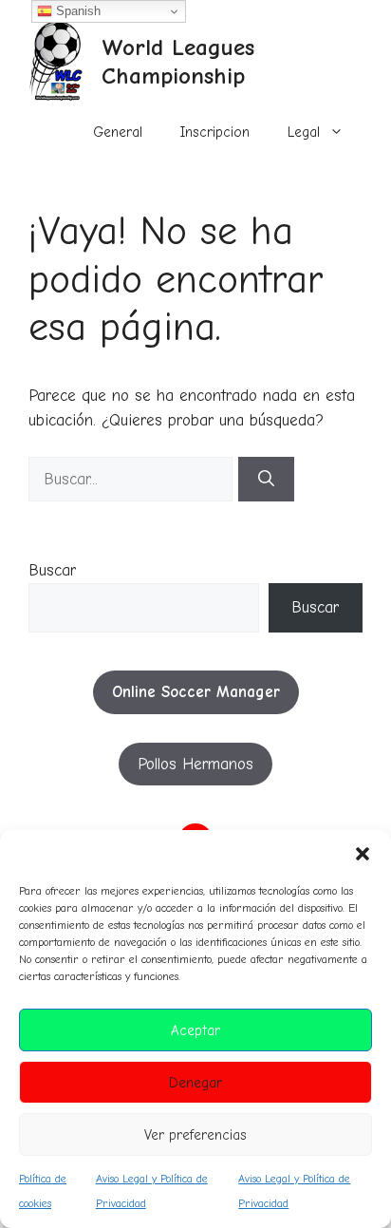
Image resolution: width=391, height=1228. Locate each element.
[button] (362, 853)
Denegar (195, 1082)
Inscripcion (215, 132)
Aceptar (195, 1030)
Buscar (52, 570)
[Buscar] (266, 479)
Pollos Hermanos (195, 764)
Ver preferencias (195, 1134)
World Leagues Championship (178, 61)
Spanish (76, 11)
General (117, 132)
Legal (304, 132)
